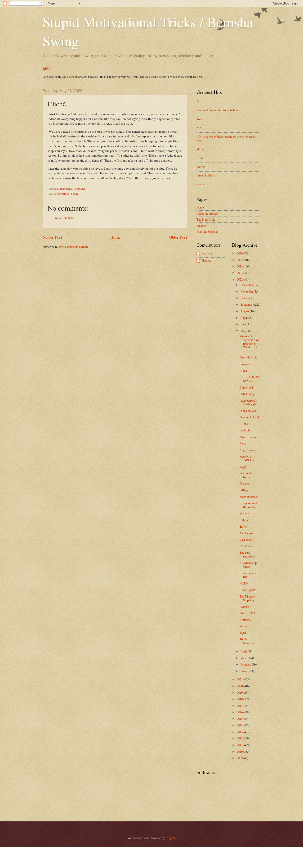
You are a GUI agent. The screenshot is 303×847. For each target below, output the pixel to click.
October (246, 298)
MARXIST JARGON (247, 458)
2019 (240, 692)
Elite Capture (248, 590)
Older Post (178, 237)
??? (198, 128)
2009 (240, 758)
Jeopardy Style (248, 357)
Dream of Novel (249, 417)
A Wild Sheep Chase (248, 564)
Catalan (244, 520)
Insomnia (245, 364)
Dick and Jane (248, 410)
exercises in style (68, 193)
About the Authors (207, 213)
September (247, 304)
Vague (243, 467)
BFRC (47, 68)
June (244, 324)
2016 (240, 712)
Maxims (201, 225)
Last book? (246, 539)
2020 (240, 686)
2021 (240, 679)
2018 (240, 699)
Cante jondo (247, 387)
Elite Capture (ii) (248, 575)
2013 (240, 732)
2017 (240, 705)
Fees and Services (207, 231)
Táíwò (243, 526)
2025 (240, 260)
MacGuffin (246, 533)
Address (244, 606)
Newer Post (52, 237)
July (243, 318)
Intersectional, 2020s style (248, 402)
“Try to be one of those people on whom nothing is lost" (226, 138)
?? (197, 101)
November (247, 291)
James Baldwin (205, 175)
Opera (200, 184)
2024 (240, 266)
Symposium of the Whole (248, 505)
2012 (240, 738)
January (245, 671)
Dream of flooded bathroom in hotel (217, 110)
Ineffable (245, 430)
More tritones (248, 437)
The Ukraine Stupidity (247, 598)
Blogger (170, 838)
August (245, 311)
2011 (240, 745)
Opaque (244, 483)
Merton (200, 149)
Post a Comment (63, 218)
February (246, 664)
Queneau (245, 513)
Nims (199, 158)
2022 (240, 279)
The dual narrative (247, 554)
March (245, 658)
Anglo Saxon (247, 450)
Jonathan (206, 253)
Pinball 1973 (247, 613)
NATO (244, 583)
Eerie (243, 443)
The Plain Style (205, 219)
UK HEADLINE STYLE (250, 379)
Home (115, 237)
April (244, 651)
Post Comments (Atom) (73, 247)
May (244, 331)
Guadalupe (246, 546)
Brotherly (245, 619)
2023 (240, 273)
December (247, 285)
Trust (199, 119)
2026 (240, 253)
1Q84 (243, 633)
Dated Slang (247, 394)
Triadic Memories (247, 641)
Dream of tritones (246, 475)
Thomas (206, 261)
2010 (240, 751)
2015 (240, 718)
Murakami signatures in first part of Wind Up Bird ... (250, 343)
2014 (240, 725)
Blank (243, 370)
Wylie (243, 626)
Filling (244, 490)
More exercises (249, 496)
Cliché (244, 423)
